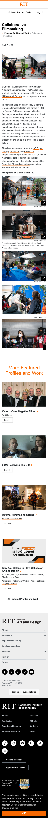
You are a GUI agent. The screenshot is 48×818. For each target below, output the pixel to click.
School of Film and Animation (16, 164)
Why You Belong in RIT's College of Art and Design (22, 569)
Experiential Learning (11, 640)
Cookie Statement (19, 804)
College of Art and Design (20, 12)
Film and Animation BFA (12, 518)
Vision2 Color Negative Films (18, 411)
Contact (5, 662)
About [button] (5, 630)
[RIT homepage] (22, 706)
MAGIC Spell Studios (12, 96)
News (32, 731)
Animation (14, 151)
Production (29, 151)
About (5, 715)
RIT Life (33, 721)
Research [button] (6, 651)
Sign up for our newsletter (24, 691)
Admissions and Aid (11, 646)
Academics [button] (7, 635)
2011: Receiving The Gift (16, 464)
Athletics (34, 726)
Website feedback (14, 759)
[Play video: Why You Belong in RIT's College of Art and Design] (24, 551)
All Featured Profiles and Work (22, 598)
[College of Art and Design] (21, 621)
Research (34, 715)
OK (24, 813)
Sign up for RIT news (15, 767)
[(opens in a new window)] (5, 672)
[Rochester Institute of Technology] (24, 4)
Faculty (5, 656)
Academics (7, 721)
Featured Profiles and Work (16, 33)
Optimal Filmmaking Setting (18, 514)
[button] (4, 12)
